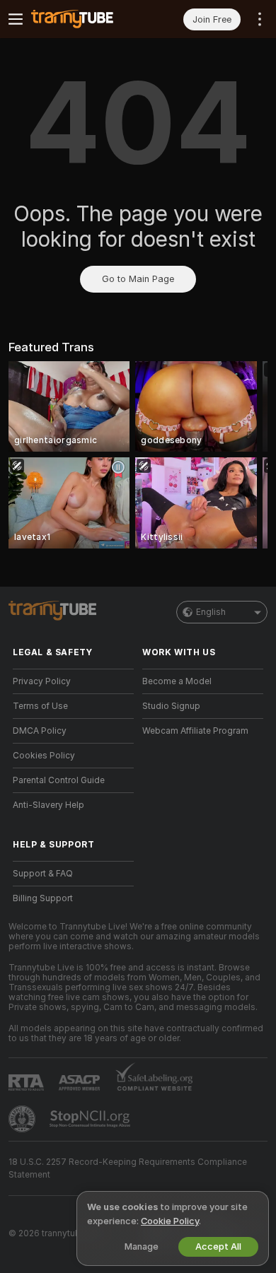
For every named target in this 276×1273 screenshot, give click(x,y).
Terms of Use (40, 706)
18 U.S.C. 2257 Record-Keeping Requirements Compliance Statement (127, 1168)
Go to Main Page (138, 279)
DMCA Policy (40, 731)
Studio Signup (171, 706)
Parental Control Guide (59, 780)
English (211, 612)
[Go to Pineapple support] (23, 1118)
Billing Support (43, 898)
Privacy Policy (42, 681)
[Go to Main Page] (84, 19)
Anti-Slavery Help (48, 805)
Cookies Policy (44, 756)
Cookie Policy (170, 1221)
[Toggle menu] (15, 19)
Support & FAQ (43, 874)
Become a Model (177, 681)
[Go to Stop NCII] (91, 1118)
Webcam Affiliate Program (195, 731)
